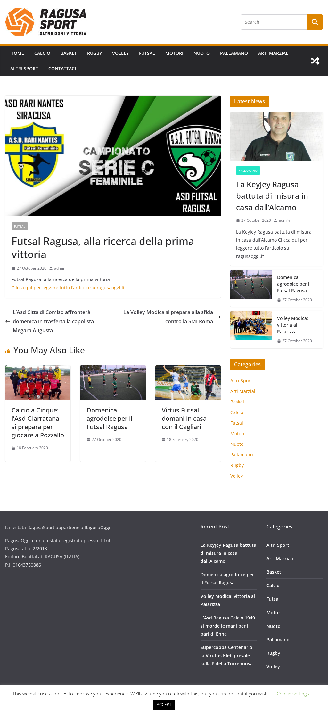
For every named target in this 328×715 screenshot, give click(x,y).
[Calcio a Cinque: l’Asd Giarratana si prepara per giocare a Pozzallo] (37, 369)
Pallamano (234, 53)
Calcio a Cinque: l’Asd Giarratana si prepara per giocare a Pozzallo (38, 422)
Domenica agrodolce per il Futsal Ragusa (109, 418)
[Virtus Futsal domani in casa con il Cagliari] (188, 369)
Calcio (42, 53)
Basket (69, 53)
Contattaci (62, 68)
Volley (120, 53)
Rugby (94, 53)
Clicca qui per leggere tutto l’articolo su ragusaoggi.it (68, 288)
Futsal (147, 53)
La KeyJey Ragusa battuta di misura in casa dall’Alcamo (272, 195)
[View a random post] (315, 61)
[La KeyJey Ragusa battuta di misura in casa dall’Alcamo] (276, 136)
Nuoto (201, 53)
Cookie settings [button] (293, 693)
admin (59, 268)
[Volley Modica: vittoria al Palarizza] (251, 329)
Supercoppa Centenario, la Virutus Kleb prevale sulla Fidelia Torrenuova (227, 655)
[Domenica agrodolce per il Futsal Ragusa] (112, 369)
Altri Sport (24, 68)
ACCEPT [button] (164, 704)
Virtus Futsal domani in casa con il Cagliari (184, 418)
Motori (174, 53)
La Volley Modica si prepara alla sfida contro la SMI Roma (168, 317)
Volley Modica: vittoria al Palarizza (292, 325)
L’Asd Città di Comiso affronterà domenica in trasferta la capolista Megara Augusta (53, 321)
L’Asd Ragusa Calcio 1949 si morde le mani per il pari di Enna (228, 626)
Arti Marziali (274, 53)
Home (17, 53)
